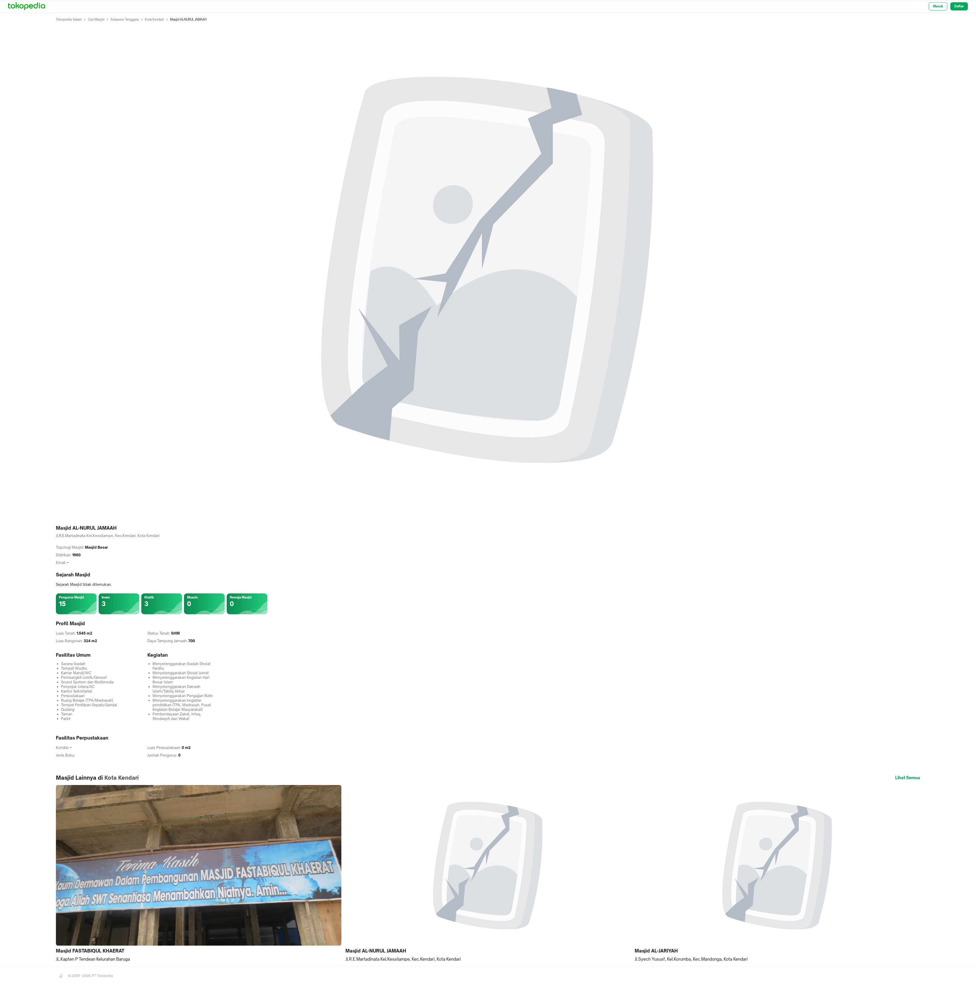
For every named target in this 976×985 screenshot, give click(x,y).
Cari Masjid (96, 19)
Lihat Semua (907, 777)
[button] (198, 873)
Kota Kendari (154, 19)
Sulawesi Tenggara (125, 19)
